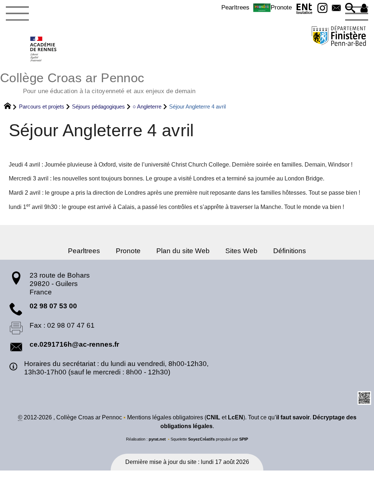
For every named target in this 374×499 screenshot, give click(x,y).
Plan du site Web (183, 251)
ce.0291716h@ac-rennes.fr (74, 344)
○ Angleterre (147, 106)
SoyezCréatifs (201, 439)
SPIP (243, 439)
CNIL (213, 417)
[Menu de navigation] (17, 14)
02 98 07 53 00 (53, 306)
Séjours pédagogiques (98, 106)
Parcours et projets (41, 106)
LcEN (235, 417)
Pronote (281, 7)
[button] (350, 8)
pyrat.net (157, 439)
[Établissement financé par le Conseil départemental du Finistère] (338, 36)
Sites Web (241, 251)
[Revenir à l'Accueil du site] (11, 107)
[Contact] (336, 8)
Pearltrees (235, 7)
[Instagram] (322, 8)
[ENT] (305, 10)
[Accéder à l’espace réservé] (364, 8)
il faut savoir (293, 417)
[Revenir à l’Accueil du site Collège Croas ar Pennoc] (43, 49)
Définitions (289, 251)
